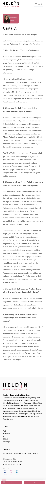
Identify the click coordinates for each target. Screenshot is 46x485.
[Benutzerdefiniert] (11, 482)
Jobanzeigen (6, 442)
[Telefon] (34, 482)
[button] (4, 481)
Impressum (6, 434)
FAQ (4, 431)
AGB (4, 436)
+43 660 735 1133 (32, 453)
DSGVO (5, 439)
